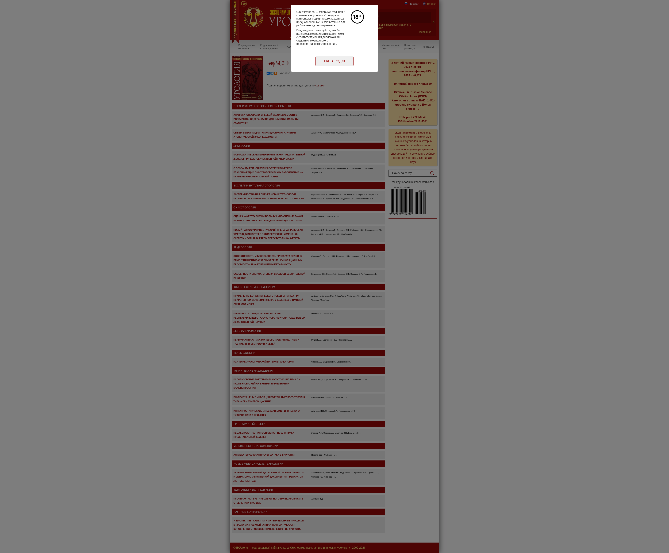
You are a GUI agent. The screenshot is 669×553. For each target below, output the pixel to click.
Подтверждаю (334, 61)
